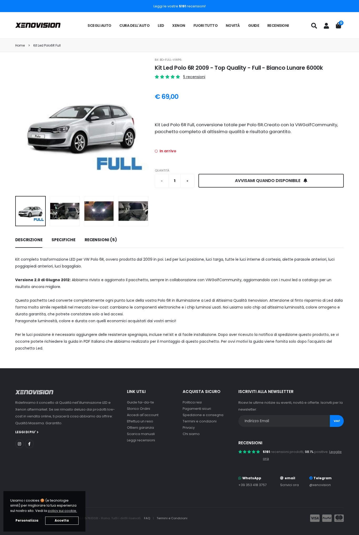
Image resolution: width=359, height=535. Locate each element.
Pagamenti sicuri (197, 408)
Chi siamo (191, 434)
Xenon (178, 25)
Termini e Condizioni (172, 518)
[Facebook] (29, 444)
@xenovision (320, 485)
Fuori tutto (205, 25)
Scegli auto (99, 25)
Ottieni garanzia (140, 427)
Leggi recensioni (141, 440)
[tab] (28, 240)
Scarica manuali (141, 434)
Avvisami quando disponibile (268, 181)
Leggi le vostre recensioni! (179, 6)
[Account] (326, 26)
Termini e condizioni (200, 421)
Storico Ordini (138, 408)
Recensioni (278, 25)
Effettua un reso (140, 421)
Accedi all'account (142, 415)
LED (161, 25)
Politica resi (192, 402)
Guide (253, 25)
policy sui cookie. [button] (62, 510)
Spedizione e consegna (203, 415)
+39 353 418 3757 (252, 485)
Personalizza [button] (27, 520)
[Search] (314, 26)
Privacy (189, 427)
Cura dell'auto (134, 25)
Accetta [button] (62, 520)
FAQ (147, 518)
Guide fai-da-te (140, 402)
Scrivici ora (289, 485)
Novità (233, 25)
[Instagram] (19, 444)
